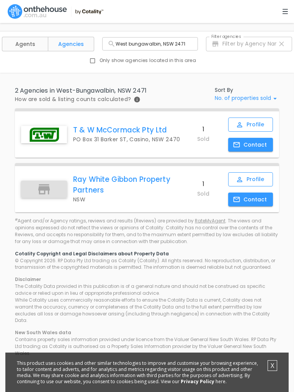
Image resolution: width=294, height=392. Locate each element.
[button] (25, 44)
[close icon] (281, 44)
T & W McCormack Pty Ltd (120, 130)
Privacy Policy (197, 381)
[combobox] (150, 44)
